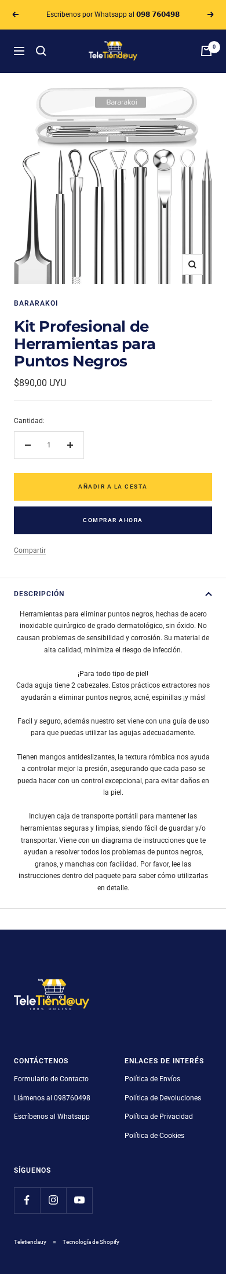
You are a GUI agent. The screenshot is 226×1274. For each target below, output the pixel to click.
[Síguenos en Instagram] (53, 1200)
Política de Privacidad (159, 1117)
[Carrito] (206, 51)
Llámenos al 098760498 (52, 1098)
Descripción (39, 594)
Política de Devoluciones (163, 1098)
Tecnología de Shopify (91, 1242)
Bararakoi (36, 303)
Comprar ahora (113, 520)
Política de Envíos (152, 1079)
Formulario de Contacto (51, 1079)
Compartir (30, 550)
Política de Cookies (154, 1136)
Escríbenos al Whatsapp (52, 1117)
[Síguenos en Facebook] (27, 1200)
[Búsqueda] (41, 51)
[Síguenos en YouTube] (79, 1200)
